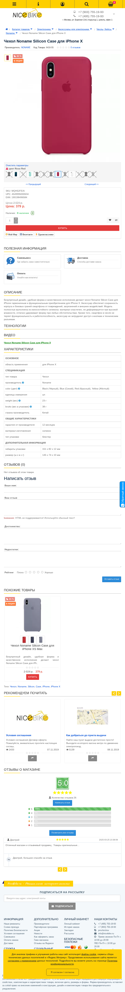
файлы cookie (88, 954)
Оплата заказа (11, 940)
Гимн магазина (41, 940)
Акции (37, 930)
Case (38, 686)
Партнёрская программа (46, 927)
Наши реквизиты (12, 924)
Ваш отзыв (11, 497)
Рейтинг (9, 572)
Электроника (44, 29)
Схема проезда (11, 927)
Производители (41, 924)
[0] (110, 4)
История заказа (71, 927)
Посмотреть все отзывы (62, 833)
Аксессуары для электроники (74, 29)
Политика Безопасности (16, 930)
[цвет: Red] (24, 640)
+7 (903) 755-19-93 (91, 12)
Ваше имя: (11, 485)
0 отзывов (75, 47)
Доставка (8, 943)
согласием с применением (22, 960)
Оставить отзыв (111, 579)
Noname (10, 33)
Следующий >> (92, 184)
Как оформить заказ (44, 937)
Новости (38, 933)
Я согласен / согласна (62, 972)
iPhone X (55, 686)
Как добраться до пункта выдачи (86, 735)
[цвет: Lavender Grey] (41, 640)
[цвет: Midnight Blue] (32, 640)
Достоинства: (12, 526)
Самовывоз (9, 937)
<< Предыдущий (33, 184)
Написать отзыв (62, 803)
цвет (17, 168)
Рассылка (69, 933)
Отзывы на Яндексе (44, 943)
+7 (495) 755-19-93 (91, 16)
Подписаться (64, 906)
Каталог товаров (21, 29)
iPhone (46, 686)
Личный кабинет (72, 924)
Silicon (31, 686)
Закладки (68, 930)
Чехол (13, 686)
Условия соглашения (18, 735)
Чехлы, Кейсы (104, 29)
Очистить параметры (17, 165)
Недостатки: (12, 549)
